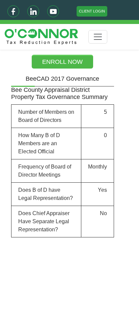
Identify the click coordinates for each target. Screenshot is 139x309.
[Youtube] (53, 11)
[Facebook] (13, 11)
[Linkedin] (33, 11)
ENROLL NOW (62, 61)
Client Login (92, 11)
